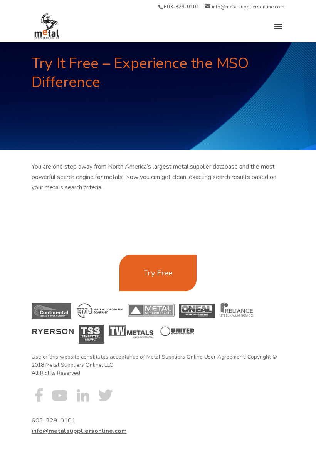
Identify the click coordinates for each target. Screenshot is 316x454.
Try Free (158, 273)
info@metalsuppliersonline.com (79, 431)
